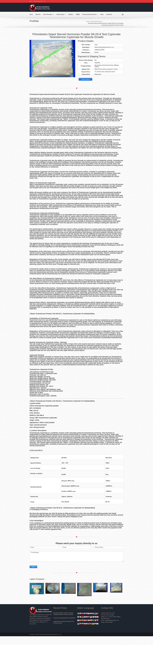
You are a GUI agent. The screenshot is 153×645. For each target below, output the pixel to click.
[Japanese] (97, 617)
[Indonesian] (91, 617)
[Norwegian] (87, 620)
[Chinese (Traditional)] (82, 613)
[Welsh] (95, 624)
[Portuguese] (93, 620)
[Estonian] (95, 613)
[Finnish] (78, 617)
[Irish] (93, 617)
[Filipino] (97, 613)
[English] (93, 613)
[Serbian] (78, 624)
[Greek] (85, 617)
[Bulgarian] (80, 613)
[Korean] (78, 620)
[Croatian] (85, 613)
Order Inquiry (86, 79)
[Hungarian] (87, 617)
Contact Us (109, 14)
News (102, 14)
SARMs (78, 14)
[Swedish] (87, 624)
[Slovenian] (82, 624)
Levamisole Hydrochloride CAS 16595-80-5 (64, 618)
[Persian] (89, 620)
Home (31, 14)
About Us (37, 14)
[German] (82, 617)
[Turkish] (91, 624)
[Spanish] (85, 624)
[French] (80, 617)
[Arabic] (78, 613)
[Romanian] (95, 620)
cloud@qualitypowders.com (39, 1)
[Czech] (87, 613)
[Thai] (89, 624)
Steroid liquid (60, 14)
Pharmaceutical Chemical (89, 14)
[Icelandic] (89, 617)
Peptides (70, 14)
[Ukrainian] (93, 624)
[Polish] (91, 620)
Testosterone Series (96, 21)
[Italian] (95, 617)
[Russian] (97, 620)
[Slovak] (80, 624)
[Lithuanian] (82, 620)
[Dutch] (91, 613)
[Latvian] (80, 620)
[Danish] (89, 613)
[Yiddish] (97, 624)
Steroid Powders (47, 14)
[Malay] (85, 620)
